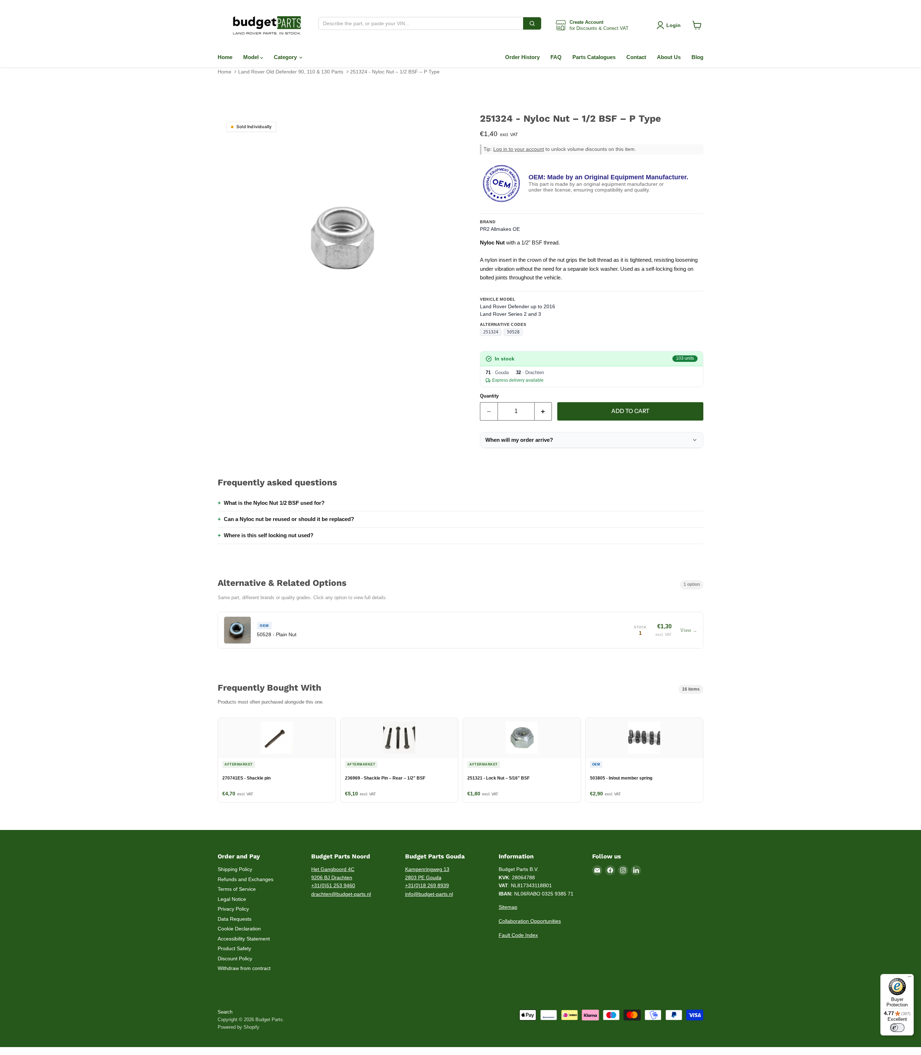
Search (225, 1012)
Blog (697, 57)
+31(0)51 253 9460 (333, 885)
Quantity (489, 396)
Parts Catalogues (594, 57)
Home (225, 57)
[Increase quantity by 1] (543, 411)
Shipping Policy (235, 869)
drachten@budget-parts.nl (341, 894)
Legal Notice (232, 899)
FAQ (556, 57)
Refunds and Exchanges (245, 879)
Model (251, 57)
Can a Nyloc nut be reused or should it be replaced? (289, 519)
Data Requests (234, 919)
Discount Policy (235, 958)
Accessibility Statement (244, 939)
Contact (636, 57)
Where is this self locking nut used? (268, 535)
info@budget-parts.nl (429, 894)
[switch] (897, 1027)
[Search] (532, 23)
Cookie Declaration (239, 928)
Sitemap (508, 907)
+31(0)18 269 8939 (427, 885)
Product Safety (234, 948)
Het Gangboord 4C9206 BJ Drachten (332, 873)
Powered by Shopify (238, 1027)
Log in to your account (518, 149)
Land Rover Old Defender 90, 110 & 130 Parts (290, 72)
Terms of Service (237, 889)
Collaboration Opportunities (530, 921)
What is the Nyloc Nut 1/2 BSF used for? (274, 503)
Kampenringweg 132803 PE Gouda (427, 873)
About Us (669, 57)
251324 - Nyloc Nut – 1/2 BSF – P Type (395, 72)
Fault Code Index (518, 935)
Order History (522, 57)
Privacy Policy (233, 909)
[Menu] (909, 978)
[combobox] (421, 23)
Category (286, 57)
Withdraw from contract (244, 968)
